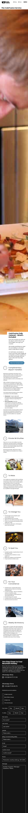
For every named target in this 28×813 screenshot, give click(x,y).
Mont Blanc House (9, 697)
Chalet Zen (7, 700)
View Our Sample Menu (16, 363)
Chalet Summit (8, 694)
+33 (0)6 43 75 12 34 (11, 677)
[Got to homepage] (7, 2)
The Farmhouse (8, 703)
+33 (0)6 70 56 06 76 (11, 686)
